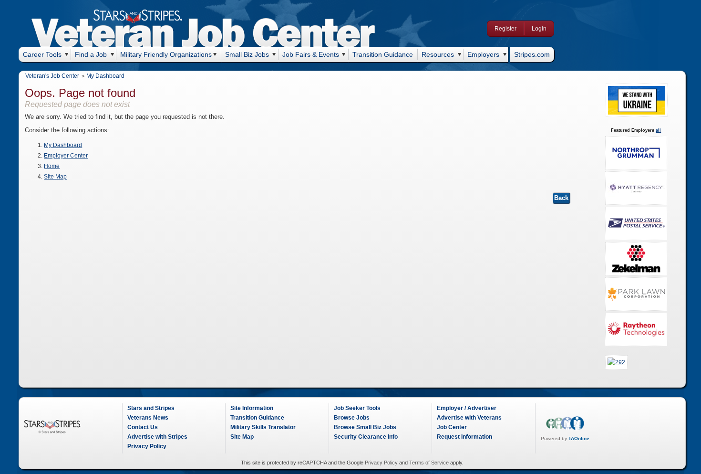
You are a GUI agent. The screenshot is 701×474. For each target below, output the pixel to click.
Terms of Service (429, 462)
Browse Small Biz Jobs (365, 427)
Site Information (251, 408)
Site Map (55, 176)
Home (52, 166)
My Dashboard (105, 76)
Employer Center (66, 155)
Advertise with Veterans (469, 417)
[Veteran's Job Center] (203, 34)
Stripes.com (532, 54)
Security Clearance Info (366, 436)
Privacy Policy (146, 446)
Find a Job (91, 54)
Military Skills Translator (263, 427)
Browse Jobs (352, 417)
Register (505, 28)
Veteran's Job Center (52, 76)
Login (539, 28)
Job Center (452, 427)
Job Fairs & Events (310, 54)
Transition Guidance (382, 54)
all (658, 130)
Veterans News (147, 417)
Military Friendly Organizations (166, 54)
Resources (438, 54)
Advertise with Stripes (157, 436)
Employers (483, 54)
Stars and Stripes (151, 408)
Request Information (464, 436)
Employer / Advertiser (466, 408)
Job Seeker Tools (357, 408)
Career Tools (42, 54)
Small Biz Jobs (247, 54)
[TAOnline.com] (565, 428)
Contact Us (142, 427)
